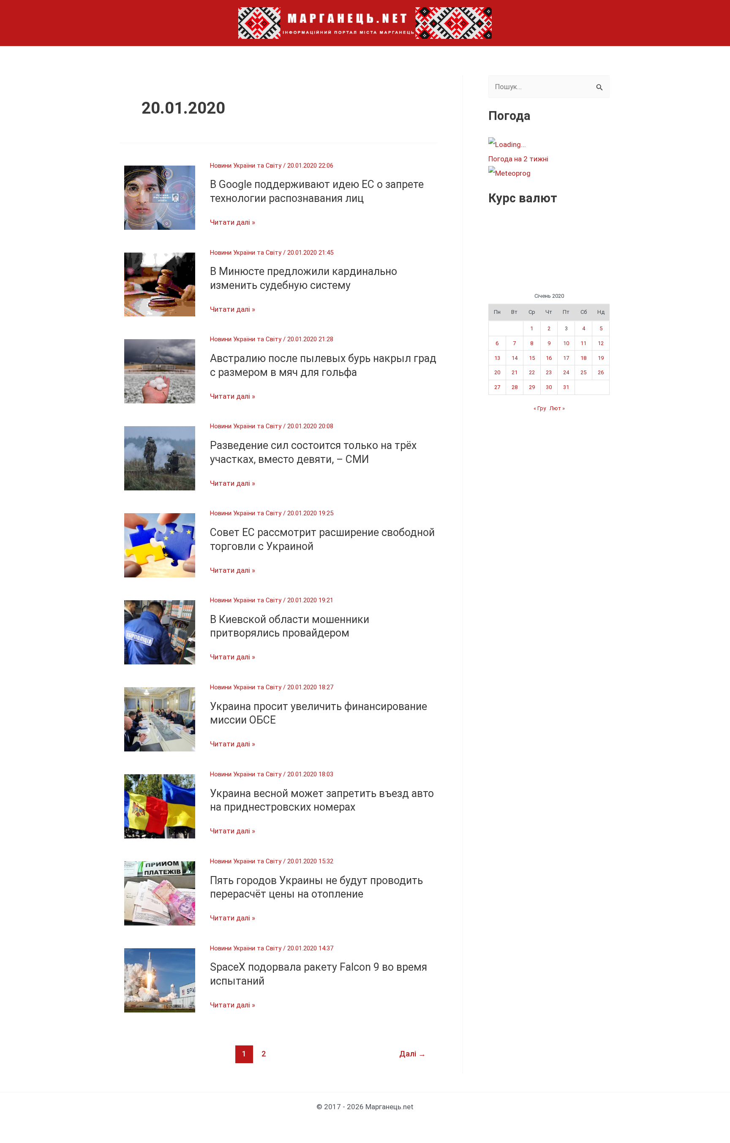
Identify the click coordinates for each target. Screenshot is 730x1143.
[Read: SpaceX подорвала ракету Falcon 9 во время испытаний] (159, 979)
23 (549, 372)
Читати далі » (232, 223)
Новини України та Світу (245, 165)
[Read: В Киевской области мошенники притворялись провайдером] (159, 632)
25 (583, 372)
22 (532, 372)
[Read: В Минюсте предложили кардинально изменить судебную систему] (159, 284)
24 (566, 372)
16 (549, 358)
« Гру (540, 408)
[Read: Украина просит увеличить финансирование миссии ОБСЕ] (159, 718)
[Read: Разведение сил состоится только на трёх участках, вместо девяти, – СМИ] (159, 458)
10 (566, 343)
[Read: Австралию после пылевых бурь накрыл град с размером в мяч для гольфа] (159, 371)
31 (566, 387)
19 (601, 358)
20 (497, 372)
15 (532, 358)
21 (515, 372)
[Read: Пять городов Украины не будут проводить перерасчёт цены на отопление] (159, 892)
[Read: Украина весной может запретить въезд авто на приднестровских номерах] (159, 805)
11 (583, 343)
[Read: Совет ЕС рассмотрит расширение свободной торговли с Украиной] (159, 545)
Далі (412, 1053)
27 (497, 387)
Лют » (557, 408)
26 (601, 372)
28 (515, 387)
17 (566, 358)
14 (515, 358)
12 (601, 343)
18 (583, 358)
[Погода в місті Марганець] (551, 144)
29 (532, 387)
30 (549, 387)
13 (497, 358)
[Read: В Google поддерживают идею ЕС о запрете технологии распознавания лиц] (159, 197)
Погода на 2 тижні (518, 159)
